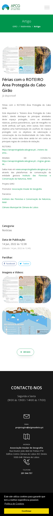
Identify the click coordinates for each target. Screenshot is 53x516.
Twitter (25, 263)
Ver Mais (26, 352)
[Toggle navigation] (47, 7)
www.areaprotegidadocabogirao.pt (32, 169)
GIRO (15, 26)
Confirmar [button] (26, 511)
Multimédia (26, 26)
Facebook (10, 263)
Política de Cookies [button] (14, 504)
